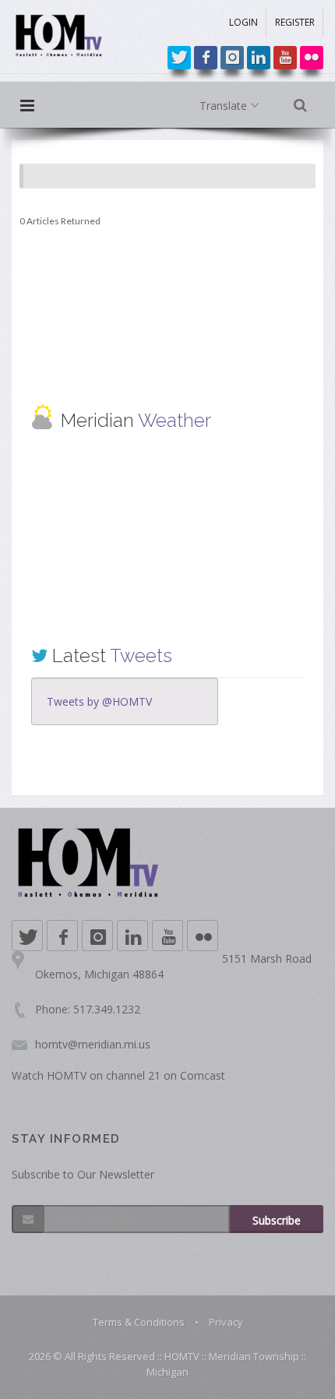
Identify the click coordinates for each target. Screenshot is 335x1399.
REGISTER (295, 22)
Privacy (226, 1322)
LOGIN (243, 22)
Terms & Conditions (139, 1322)
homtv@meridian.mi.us (92, 1044)
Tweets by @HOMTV (99, 701)
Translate (224, 105)
